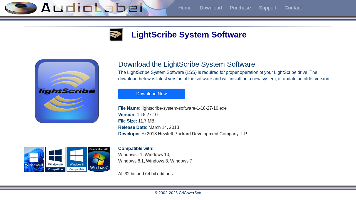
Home (185, 8)
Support (267, 8)
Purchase (240, 8)
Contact (293, 8)
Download (211, 8)
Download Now (151, 93)
